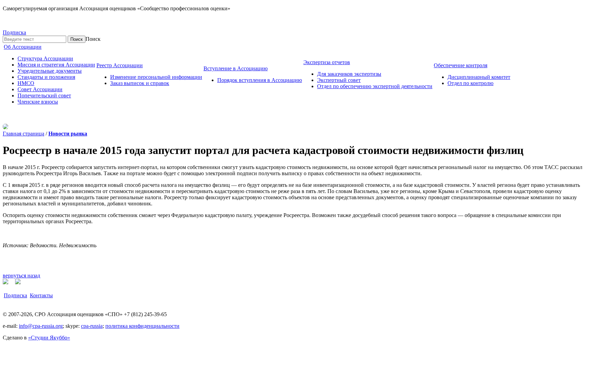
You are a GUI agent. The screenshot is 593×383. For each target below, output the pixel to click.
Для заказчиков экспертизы (349, 74)
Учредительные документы (50, 71)
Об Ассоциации (23, 47)
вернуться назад (21, 275)
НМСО (26, 83)
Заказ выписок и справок (139, 83)
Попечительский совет (44, 95)
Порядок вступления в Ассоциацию (259, 80)
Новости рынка (67, 133)
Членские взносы (38, 102)
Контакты (41, 295)
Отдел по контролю (470, 83)
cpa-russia (92, 326)
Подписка (14, 32)
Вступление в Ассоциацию (236, 68)
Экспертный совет (339, 80)
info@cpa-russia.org (41, 326)
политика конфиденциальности (142, 326)
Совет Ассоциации (40, 89)
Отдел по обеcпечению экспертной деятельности (374, 86)
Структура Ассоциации (45, 58)
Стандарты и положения (46, 77)
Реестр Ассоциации (119, 65)
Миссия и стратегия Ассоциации (56, 65)
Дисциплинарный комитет (478, 77)
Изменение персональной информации (156, 77)
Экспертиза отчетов (326, 62)
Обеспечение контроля (460, 65)
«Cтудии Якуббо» (49, 337)
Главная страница (23, 133)
